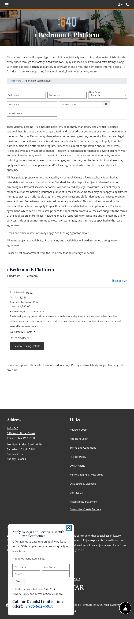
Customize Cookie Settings (85, 509)
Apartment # (16, 113)
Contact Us (76, 492)
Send (19, 581)
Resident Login (79, 429)
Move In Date (69, 104)
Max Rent (14, 104)
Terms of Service (45, 594)
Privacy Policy (79, 456)
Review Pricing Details (29, 346)
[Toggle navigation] (6, 4)
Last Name (50, 567)
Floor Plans (15, 80)
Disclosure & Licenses (83, 483)
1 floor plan (95, 94)
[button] (120, 4)
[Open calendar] (106, 104)
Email (18, 574)
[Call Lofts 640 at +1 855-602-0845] (128, 4)
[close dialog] (68, 528)
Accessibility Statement (84, 501)
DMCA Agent (78, 465)
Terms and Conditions (84, 447)
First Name (21, 567)
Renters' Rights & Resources (87, 474)
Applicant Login (80, 438)
